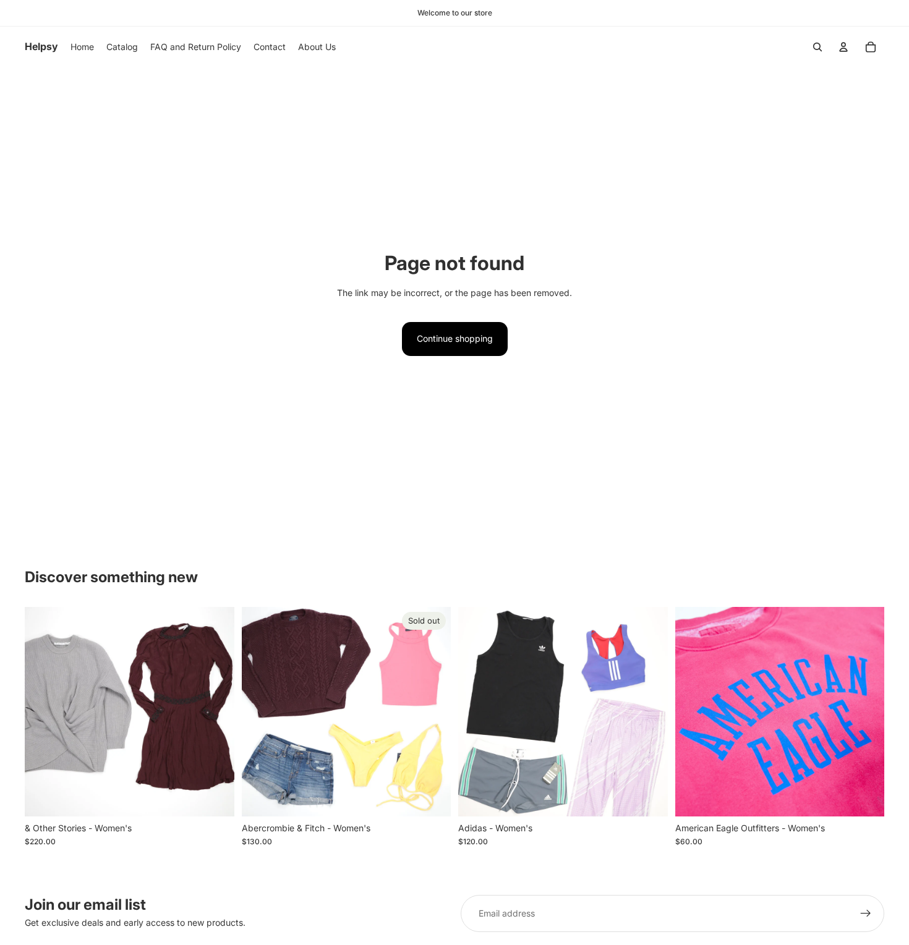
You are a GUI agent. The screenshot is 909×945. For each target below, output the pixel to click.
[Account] (843, 47)
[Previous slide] (43, 711)
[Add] (215, 797)
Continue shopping (455, 338)
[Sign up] (866, 913)
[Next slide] (215, 711)
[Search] (817, 47)
